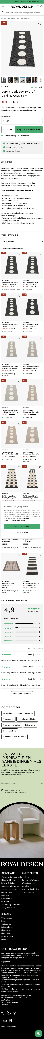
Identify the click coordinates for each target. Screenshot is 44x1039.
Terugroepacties (8, 907)
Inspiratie (5, 901)
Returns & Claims (8, 883)
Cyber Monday (7, 936)
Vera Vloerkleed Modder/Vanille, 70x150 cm (31, 453)
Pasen (3, 921)
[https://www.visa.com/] (4, 1020)
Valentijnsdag (6, 918)
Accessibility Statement (10, 904)
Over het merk (7, 241)
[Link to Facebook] (9, 1012)
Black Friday (6, 933)
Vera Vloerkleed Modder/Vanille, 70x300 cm (31, 411)
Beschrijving (6, 162)
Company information (10, 886)
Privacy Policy (6, 892)
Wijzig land (5, 962)
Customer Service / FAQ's (11, 877)
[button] (38, 6)
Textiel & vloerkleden (30, 889)
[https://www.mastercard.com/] (11, 1020)
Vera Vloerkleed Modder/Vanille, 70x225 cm (10, 453)
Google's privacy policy (16, 520)
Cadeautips (6, 924)
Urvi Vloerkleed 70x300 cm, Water (10, 540)
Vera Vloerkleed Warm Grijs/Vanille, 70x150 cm (10, 411)
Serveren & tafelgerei (30, 880)
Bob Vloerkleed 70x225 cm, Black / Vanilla (31, 584)
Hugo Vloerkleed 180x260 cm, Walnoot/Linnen (8, 584)
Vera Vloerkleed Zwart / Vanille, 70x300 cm (10, 325)
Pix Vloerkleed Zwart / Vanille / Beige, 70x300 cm (31, 497)
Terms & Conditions (9, 889)
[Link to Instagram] (14, 1012)
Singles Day (5, 930)
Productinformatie (9, 235)
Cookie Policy (6, 898)
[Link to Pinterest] (3, 1012)
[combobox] (22, 121)
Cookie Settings (22, 533)
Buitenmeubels (28, 892)
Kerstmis (4, 939)
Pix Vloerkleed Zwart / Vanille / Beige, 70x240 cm (10, 497)
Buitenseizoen (7, 927)
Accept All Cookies (22, 527)
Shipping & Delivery (9, 880)
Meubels (25, 877)
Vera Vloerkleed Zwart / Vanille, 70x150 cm (31, 325)
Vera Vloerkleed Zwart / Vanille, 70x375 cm (31, 283)
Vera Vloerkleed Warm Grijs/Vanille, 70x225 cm (31, 367)
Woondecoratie (28, 883)
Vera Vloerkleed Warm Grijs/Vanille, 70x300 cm (10, 367)
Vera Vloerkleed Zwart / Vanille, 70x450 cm (10, 283)
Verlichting (26, 886)
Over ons (5, 895)
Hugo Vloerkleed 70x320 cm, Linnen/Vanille (29, 540)
